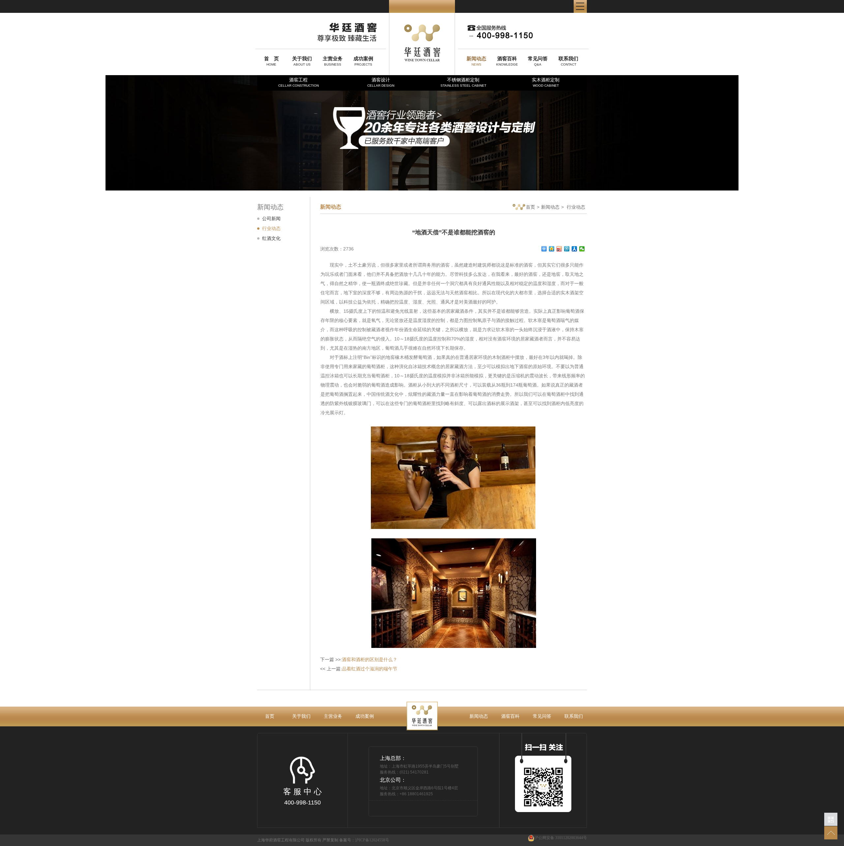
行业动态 (271, 228)
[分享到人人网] (574, 248)
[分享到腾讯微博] (567, 248)
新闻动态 (550, 207)
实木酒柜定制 (545, 82)
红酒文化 (271, 238)
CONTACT (568, 61)
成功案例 (364, 716)
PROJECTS (363, 61)
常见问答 (542, 716)
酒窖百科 (510, 716)
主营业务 (333, 716)
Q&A (538, 61)
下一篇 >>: (358, 659)
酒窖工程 (298, 82)
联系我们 (573, 716)
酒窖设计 (380, 82)
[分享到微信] (582, 248)
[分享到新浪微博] (559, 248)
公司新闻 (271, 218)
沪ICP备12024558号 (372, 840)
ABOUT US (302, 61)
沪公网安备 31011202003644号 (560, 837)
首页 (530, 207)
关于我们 (301, 716)
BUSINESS (333, 61)
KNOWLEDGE (507, 61)
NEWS (476, 61)
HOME (271, 61)
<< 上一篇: (358, 668)
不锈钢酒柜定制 (463, 82)
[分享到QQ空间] (552, 248)
